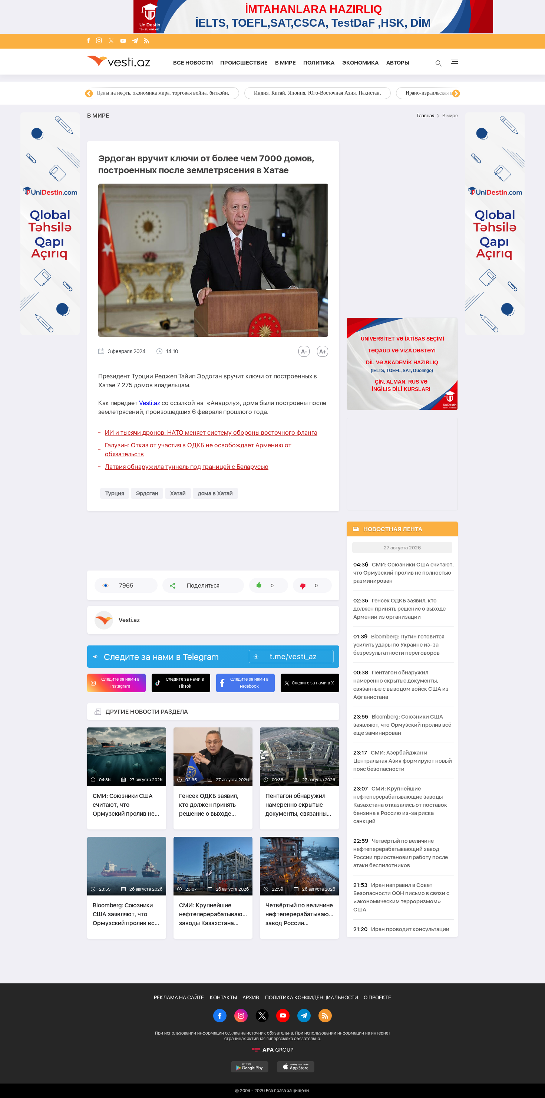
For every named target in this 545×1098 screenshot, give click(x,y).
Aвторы (397, 62)
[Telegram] (135, 41)
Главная (425, 115)
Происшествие (244, 62)
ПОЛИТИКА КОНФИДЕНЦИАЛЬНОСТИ (311, 997)
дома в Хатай (215, 493)
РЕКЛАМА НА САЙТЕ (179, 997)
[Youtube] (123, 41)
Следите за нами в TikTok (185, 683)
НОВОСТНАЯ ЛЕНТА (392, 529)
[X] (262, 1016)
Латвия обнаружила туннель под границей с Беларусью (186, 466)
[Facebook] (88, 41)
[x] (111, 41)
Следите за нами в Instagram (120, 683)
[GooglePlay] (249, 1066)
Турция (114, 493)
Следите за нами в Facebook (249, 683)
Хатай (178, 493)
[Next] (456, 93)
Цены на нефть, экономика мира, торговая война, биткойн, (163, 93)
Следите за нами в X (313, 683)
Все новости (193, 62)
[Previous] (89, 93)
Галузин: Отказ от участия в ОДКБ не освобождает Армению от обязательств (198, 449)
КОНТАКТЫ (223, 997)
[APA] (272, 1050)
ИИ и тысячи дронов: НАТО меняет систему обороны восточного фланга (211, 432)
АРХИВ (250, 997)
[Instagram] (99, 41)
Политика (319, 62)
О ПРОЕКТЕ (377, 997)
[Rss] (146, 41)
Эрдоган (147, 493)
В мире (285, 62)
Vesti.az (149, 403)
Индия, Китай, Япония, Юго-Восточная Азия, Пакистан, (317, 93)
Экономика (360, 62)
